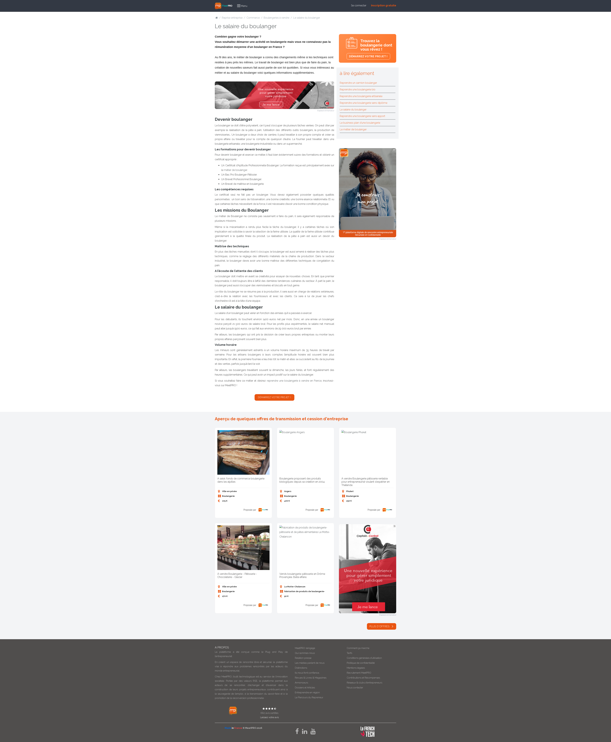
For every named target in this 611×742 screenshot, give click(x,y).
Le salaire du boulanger (353, 109)
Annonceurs (301, 682)
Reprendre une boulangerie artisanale (361, 96)
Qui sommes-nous (305, 653)
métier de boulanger (235, 170)
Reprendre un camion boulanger (358, 82)
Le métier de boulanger (353, 129)
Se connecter (358, 5)
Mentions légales (356, 667)
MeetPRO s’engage (305, 648)
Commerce (253, 17)
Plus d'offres (379, 626)
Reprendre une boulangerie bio (357, 89)
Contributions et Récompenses (363, 677)
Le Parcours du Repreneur (309, 697)
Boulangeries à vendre (276, 17)
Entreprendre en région (307, 692)
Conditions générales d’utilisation (364, 658)
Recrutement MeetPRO (359, 672)
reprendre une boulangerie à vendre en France (294, 380)
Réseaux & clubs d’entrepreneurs (364, 682)
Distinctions (301, 667)
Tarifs (349, 653)
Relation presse (303, 658)
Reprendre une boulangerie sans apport (362, 116)
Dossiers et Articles (305, 687)
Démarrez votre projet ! (274, 397)
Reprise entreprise (232, 17)
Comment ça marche (358, 648)
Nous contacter (355, 687)
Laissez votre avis (269, 717)
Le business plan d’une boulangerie (360, 122)
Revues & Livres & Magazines (310, 677)
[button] (242, 6)
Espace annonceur (325, 110)
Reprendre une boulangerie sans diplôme (363, 102)
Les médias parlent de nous (309, 662)
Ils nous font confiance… (307, 672)
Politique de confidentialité (361, 662)
